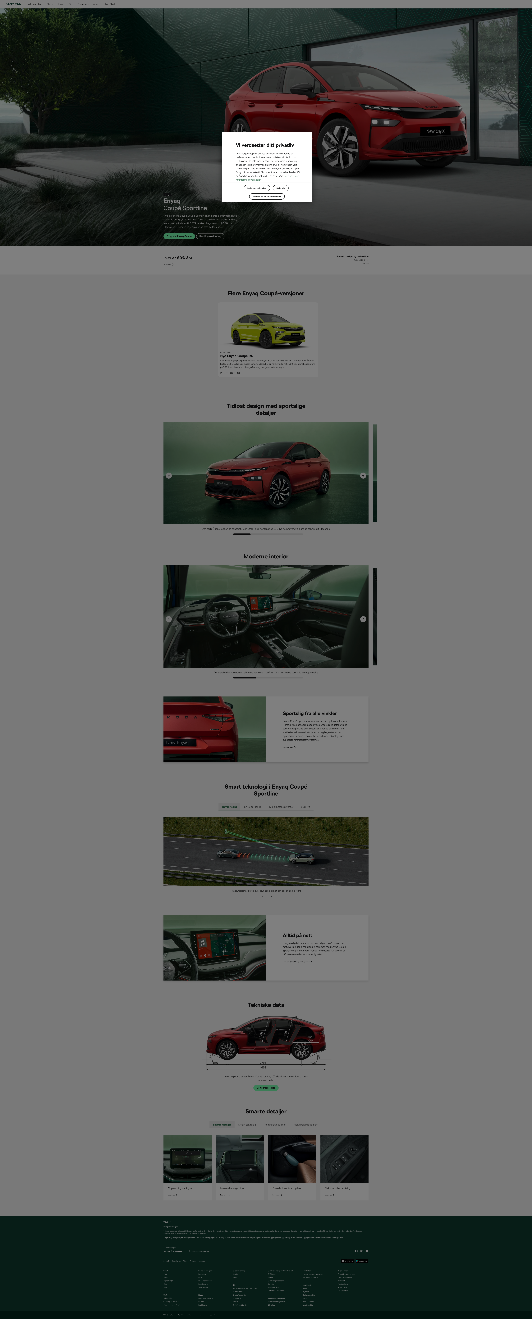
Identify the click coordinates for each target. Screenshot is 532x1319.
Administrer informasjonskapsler (267, 196)
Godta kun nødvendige (256, 188)
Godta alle (280, 188)
